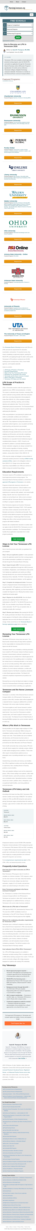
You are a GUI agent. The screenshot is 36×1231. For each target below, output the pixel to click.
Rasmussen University (12, 120)
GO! (18, 37)
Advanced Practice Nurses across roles (19, 1072)
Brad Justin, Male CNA (9, 1146)
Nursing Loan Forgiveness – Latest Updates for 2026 (16, 1113)
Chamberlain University (12, 96)
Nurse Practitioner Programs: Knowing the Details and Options (18, 1161)
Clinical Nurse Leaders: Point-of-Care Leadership (15, 1193)
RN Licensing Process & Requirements (13, 1089)
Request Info (18, 103)
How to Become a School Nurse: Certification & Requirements (18, 1177)
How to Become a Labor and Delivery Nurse (14, 1221)
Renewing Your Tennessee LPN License (15, 374)
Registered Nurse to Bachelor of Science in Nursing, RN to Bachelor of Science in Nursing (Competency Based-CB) (17, 309)
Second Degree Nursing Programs (12, 1159)
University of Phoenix (12, 306)
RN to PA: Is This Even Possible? (11, 1143)
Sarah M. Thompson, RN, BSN (21, 50)
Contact (24, 1)
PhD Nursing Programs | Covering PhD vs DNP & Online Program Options (17, 1116)
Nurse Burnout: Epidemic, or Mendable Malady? (15, 1141)
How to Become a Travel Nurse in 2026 (13, 1104)
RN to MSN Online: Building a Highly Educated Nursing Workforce (16, 1133)
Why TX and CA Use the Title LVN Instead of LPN (15, 1164)
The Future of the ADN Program (11, 1125)
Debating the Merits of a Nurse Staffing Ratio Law (15, 1138)
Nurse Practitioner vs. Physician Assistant (13, 1168)
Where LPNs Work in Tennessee (13, 377)
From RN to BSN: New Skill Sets (11, 1130)
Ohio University (9, 231)
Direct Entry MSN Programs (10, 1136)
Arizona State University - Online (16, 254)
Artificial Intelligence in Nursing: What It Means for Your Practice (18, 1188)
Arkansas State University (13, 280)
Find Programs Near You (18, 1023)
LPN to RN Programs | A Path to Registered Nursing (15, 1119)
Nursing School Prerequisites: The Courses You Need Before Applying (18, 1110)
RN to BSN (15, 256)
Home (11, 1)
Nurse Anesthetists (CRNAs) (10, 1198)
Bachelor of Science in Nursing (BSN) (22, 97)
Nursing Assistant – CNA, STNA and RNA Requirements (16, 1094)
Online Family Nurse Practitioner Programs (13, 1171)
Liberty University (10, 175)
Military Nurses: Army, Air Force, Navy (12, 1205)
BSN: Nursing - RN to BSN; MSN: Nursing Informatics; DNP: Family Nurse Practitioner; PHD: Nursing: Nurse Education (17, 178)
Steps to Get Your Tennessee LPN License (16, 373)
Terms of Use (27, 1226)
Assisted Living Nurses (9, 1200)
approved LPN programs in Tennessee (13, 482)
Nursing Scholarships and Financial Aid (13, 1153)
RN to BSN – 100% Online (19, 335)
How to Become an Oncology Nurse (12, 1182)
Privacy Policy (20, 1226)
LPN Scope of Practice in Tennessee (14, 369)
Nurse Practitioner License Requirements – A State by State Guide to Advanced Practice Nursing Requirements (17, 1097)
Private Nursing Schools (9, 1127)
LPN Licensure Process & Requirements (13, 1091)
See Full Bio (21, 1058)
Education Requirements (11, 371)
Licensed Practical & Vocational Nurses (13, 1070)
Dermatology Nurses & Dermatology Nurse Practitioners (16, 1217)
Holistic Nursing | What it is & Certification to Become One (17, 1209)
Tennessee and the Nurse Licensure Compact (17, 376)
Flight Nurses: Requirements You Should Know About (16, 1202)
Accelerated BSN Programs (10, 1148)
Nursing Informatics (8, 1195)
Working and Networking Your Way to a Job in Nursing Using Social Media (17, 1156)
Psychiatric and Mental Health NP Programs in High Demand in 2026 (18, 1185)
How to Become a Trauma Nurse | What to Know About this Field (18, 1212)
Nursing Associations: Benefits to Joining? (13, 1150)
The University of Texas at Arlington (17, 334)
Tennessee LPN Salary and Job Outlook (15, 379)
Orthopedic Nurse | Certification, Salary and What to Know (17, 1207)
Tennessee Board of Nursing (12, 347)
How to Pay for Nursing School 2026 (12, 1106)
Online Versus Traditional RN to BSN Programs (14, 1166)
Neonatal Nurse (7, 1191)
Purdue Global (9, 148)
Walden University (10, 201)
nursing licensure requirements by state (15, 860)
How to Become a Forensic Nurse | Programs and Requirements (18, 1214)
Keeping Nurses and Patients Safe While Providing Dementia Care (18, 1122)
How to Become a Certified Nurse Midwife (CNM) (15, 1180)
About (17, 1)
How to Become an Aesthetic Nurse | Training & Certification (17, 1219)
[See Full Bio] (26, 1058)
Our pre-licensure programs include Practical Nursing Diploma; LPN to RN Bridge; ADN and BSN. (17, 124)
